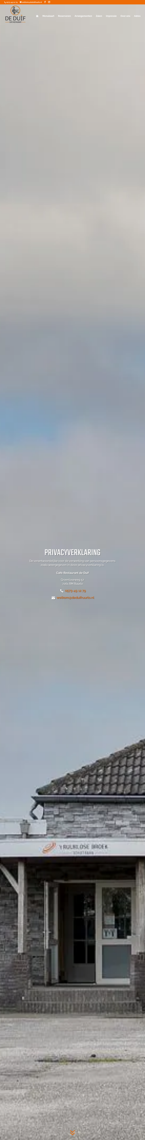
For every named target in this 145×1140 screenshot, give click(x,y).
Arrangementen (83, 16)
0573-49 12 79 (12, 2)
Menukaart (48, 16)
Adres (137, 16)
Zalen (99, 16)
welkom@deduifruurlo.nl (75, 597)
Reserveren (64, 16)
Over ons (125, 16)
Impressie (111, 16)
